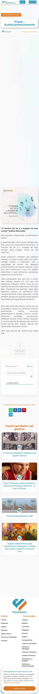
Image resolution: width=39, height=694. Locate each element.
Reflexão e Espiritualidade (28, 665)
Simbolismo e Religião (27, 660)
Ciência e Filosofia (29, 652)
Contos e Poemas (28, 655)
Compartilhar (27, 640)
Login (31, 366)
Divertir (25, 633)
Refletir (25, 623)
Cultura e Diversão (29, 643)
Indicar (24, 637)
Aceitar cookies (19, 688)
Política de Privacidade (11, 683)
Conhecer (25, 627)
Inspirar (25, 620)
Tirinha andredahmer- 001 (19, 516)
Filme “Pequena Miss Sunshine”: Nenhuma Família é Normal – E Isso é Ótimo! (19, 486)
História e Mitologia (25, 648)
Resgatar (25, 630)
